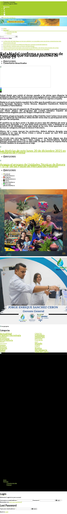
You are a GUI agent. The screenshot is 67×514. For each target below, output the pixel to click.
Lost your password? (15, 502)
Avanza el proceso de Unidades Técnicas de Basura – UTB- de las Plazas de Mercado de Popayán (32, 165)
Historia (2, 341)
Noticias (5, 30)
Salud (2, 350)
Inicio (4, 28)
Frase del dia (39, 340)
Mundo (38, 343)
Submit (35, 509)
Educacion (38, 338)
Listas (36, 341)
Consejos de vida (12, 32)
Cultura (3, 337)
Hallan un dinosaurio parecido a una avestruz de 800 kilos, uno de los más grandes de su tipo (31, 48)
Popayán (3, 348)
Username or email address (8, 500)
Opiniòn (3, 345)
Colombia (40, 335)
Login (58, 500)
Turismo (2, 351)
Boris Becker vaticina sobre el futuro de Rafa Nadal (18, 46)
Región (38, 348)
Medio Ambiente (3, 343)
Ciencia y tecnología (10, 335)
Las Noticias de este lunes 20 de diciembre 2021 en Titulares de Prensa (33, 151)
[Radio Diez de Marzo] (8, 18)
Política (37, 347)
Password (36, 500)
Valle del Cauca (41, 351)
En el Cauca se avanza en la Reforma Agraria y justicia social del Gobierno (25, 44)
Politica (3, 347)
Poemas (37, 345)
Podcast (9, 33)
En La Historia (6, 340)
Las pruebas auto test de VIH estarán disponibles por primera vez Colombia (26, 49)
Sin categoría (41, 350)
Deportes (40, 337)
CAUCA (38, 333)
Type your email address (8, 509)
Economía (4, 338)
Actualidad (6, 333)
